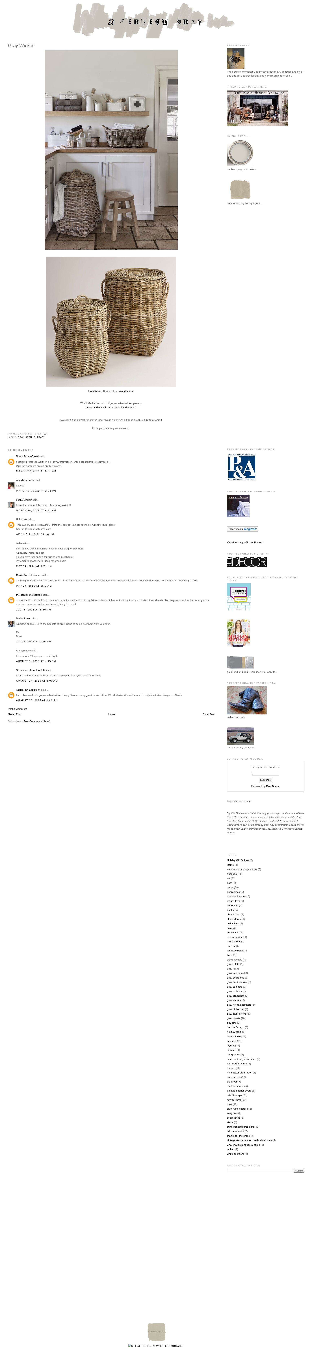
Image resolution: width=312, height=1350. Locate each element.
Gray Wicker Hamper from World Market (111, 391)
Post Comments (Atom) (37, 721)
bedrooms (233, 891)
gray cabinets (234, 986)
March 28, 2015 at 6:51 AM (36, 510)
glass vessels (234, 959)
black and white (236, 896)
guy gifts (232, 1022)
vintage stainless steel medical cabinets (249, 1140)
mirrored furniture (237, 1063)
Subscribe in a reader (239, 801)
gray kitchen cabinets (239, 1004)
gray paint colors (236, 1013)
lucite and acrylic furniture (241, 1059)
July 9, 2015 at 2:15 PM (33, 641)
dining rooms (234, 937)
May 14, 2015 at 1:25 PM (34, 566)
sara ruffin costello (237, 1108)
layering (231, 1045)
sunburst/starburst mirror (241, 1126)
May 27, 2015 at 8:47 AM (34, 585)
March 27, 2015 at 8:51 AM (36, 471)
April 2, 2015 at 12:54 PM (35, 534)
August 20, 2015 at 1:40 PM (37, 700)
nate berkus (233, 1077)
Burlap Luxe (23, 618)
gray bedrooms (235, 977)
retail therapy (35, 437)
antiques (232, 873)
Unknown (21, 519)
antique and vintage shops (242, 869)
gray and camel (236, 973)
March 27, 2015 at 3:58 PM (36, 490)
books (230, 909)
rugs (229, 1104)
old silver (232, 1081)
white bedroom (235, 1153)
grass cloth (233, 964)
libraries (231, 1050)
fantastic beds (235, 950)
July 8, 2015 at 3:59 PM (33, 609)
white (230, 1149)
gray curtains (234, 991)
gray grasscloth (235, 995)
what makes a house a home (243, 1144)
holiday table (234, 1031)
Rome (230, 864)
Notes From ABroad (27, 456)
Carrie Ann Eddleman (28, 575)
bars (229, 882)
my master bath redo (239, 1072)
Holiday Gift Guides (238, 860)
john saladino (234, 1036)
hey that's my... (235, 1027)
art (228, 878)
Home (111, 714)
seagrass (232, 1113)
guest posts (233, 1018)
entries (231, 946)
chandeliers (233, 914)
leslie (19, 543)
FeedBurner (273, 786)
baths (230, 887)
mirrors (231, 1068)
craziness (232, 932)
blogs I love (233, 900)
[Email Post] (45, 434)
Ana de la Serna (25, 480)
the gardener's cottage (29, 594)
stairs (230, 1122)
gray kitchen (234, 1000)
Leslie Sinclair (24, 499)
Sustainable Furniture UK (30, 670)
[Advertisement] (241, 267)
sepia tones (233, 1117)
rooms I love (234, 1099)
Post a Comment (17, 708)
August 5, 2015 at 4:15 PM (36, 661)
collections (233, 923)
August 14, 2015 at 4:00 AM (37, 680)
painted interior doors (239, 1090)
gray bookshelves (237, 982)
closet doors (234, 919)
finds (229, 955)
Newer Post (14, 714)
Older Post (209, 714)
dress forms (233, 941)
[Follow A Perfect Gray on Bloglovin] (242, 530)
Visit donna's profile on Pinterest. (245, 542)
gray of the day (235, 1009)
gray (21, 437)
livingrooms (233, 1054)
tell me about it (235, 1131)
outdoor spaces (236, 1086)
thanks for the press (238, 1135)
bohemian (232, 905)
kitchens (231, 1041)
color (230, 928)
